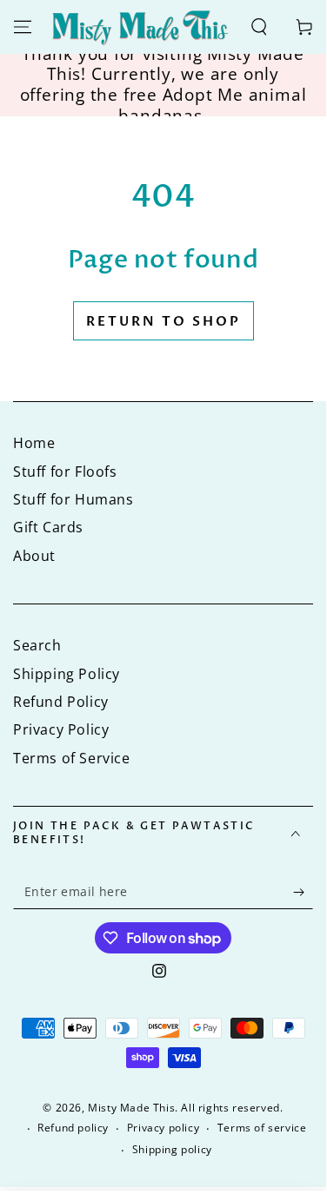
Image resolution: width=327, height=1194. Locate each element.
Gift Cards (48, 527)
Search (37, 645)
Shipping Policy (66, 673)
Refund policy (73, 1128)
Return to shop (163, 321)
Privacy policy (163, 1128)
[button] (259, 27)
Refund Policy (61, 701)
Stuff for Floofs (65, 471)
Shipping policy (172, 1150)
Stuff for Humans (73, 499)
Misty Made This (131, 1107)
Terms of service (262, 1128)
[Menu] (22, 27)
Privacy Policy (61, 729)
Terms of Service (71, 758)
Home (34, 442)
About (34, 555)
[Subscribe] (303, 892)
